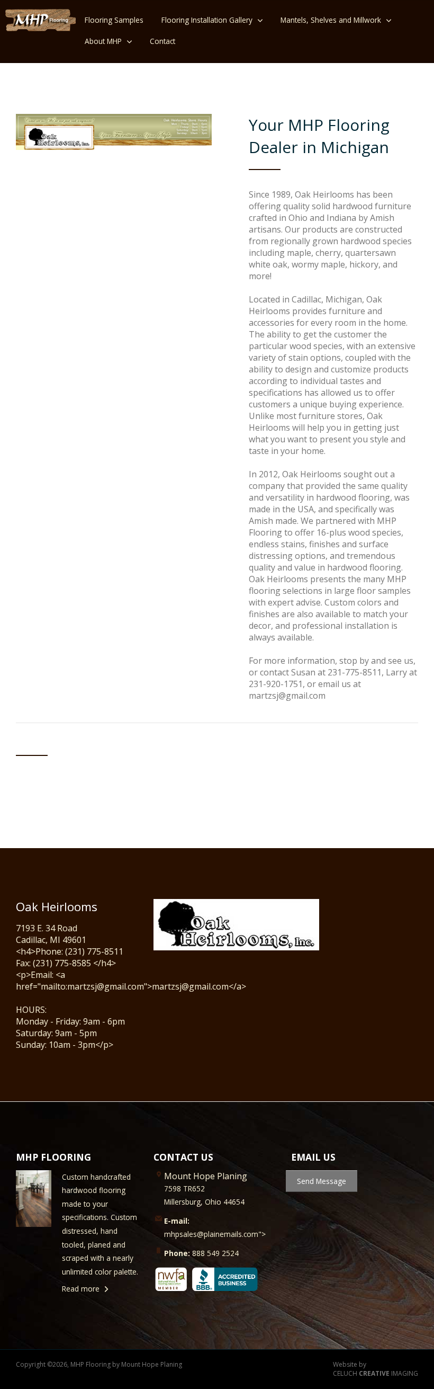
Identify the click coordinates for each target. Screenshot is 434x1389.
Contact (162, 41)
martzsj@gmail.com (287, 695)
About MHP (103, 41)
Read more (81, 1289)
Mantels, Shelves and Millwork (331, 20)
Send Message (321, 1181)
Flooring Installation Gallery (206, 20)
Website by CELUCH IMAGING (375, 1369)
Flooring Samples (114, 20)
